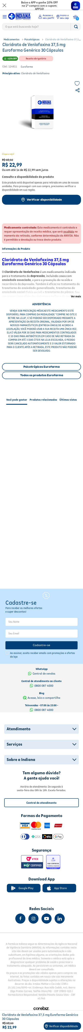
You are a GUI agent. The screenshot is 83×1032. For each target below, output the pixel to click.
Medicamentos (12, 39)
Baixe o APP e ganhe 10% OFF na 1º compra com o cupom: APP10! (39, 5)
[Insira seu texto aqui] (20, 919)
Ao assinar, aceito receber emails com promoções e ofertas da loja (42, 655)
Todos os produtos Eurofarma (41, 375)
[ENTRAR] (46, 17)
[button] (78, 90)
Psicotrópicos (31, 39)
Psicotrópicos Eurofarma (41, 366)
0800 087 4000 (43, 685)
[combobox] (41, 27)
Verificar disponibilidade (44, 199)
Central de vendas (44, 673)
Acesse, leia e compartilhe (44, 697)
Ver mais (76, 296)
